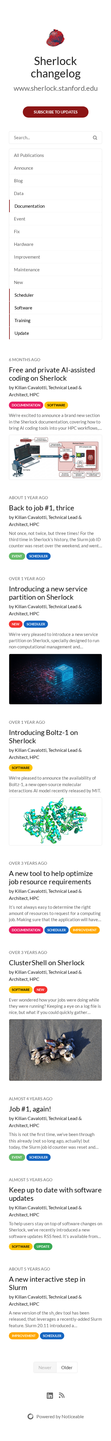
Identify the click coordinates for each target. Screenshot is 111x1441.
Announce (23, 168)
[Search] (95, 138)
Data (19, 193)
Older (67, 1367)
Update (22, 333)
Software (23, 307)
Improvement (27, 256)
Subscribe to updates (56, 112)
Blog (18, 180)
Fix (17, 231)
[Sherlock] (55, 39)
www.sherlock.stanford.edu (56, 88)
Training (22, 320)
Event (19, 218)
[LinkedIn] (53, 1395)
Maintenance (27, 269)
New (18, 282)
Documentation (30, 206)
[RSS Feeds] (61, 1395)
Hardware (23, 244)
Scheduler (24, 295)
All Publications (29, 155)
